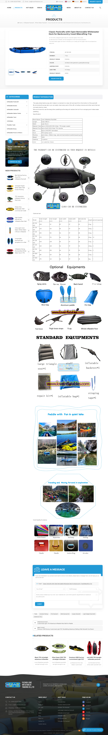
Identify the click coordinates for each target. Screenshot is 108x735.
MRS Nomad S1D (65, 614)
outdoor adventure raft (64, 704)
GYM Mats (10, 121)
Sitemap (50, 733)
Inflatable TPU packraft (64, 721)
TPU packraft (54, 614)
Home (9, 7)
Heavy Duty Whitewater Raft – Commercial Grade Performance (20, 209)
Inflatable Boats (12, 105)
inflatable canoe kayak (63, 713)
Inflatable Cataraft (13, 109)
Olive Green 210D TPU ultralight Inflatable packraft (59, 658)
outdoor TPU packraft (63, 707)
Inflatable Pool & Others (14, 132)
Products (18, 7)
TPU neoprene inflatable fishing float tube (20, 198)
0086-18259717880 (15, 1)
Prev (30, 654)
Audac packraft (76, 614)
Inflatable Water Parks (14, 113)
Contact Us (89, 7)
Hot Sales (29, 7)
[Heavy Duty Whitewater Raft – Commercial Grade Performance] (10, 209)
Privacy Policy (60, 733)
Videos (39, 7)
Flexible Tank (11, 125)
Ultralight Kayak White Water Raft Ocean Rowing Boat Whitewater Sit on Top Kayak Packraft (21, 187)
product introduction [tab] (43, 97)
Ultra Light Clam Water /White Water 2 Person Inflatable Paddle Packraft (20, 230)
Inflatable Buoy (11, 129)
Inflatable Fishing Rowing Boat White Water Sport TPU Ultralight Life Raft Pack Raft (20, 251)
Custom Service (42, 724)
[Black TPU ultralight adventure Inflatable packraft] (41, 648)
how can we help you (17, 148)
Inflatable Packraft (29, 22)
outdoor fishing (44, 614)
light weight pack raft (89, 614)
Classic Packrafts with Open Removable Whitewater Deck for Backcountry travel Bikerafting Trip (67, 583)
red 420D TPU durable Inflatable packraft (94, 658)
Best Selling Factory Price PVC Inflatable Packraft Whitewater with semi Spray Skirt (21, 177)
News (69, 7)
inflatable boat (61, 702)
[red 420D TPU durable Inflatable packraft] (94, 648)
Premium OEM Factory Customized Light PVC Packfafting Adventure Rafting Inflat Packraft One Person (76, 658)
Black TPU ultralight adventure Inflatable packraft (41, 658)
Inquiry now (55, 78)
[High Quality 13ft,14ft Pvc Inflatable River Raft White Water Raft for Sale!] (10, 220)
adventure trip (38, 616)
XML (54, 733)
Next (105, 654)
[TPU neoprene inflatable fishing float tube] (10, 199)
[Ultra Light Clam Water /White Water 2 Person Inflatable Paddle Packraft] (10, 231)
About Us (77, 7)
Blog (39, 715)
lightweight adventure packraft (66, 710)
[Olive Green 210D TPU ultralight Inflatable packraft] (58, 648)
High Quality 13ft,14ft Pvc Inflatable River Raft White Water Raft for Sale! (21, 219)
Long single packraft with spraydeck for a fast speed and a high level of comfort (20, 240)
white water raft (62, 718)
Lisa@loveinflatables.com (36, 1)
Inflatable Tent (11, 117)
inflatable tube (61, 715)
